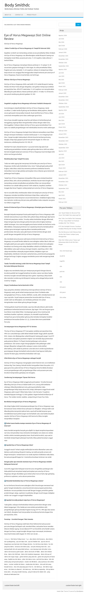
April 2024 (62, 124)
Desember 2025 (63, 55)
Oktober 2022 (63, 185)
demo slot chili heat (14, 554)
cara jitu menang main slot (39, 546)
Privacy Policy (31, 14)
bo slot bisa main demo (40, 544)
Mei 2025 (61, 79)
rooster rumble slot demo (17, 564)
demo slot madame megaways (30, 554)
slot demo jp (38, 566)
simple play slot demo (32, 564)
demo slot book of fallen (32, 551)
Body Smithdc (17, 5)
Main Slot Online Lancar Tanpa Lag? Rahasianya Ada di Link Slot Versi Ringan (69, 242)
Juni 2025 (61, 76)
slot (61, 266)
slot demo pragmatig (38, 569)
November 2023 (63, 141)
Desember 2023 (63, 137)
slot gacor (63, 287)
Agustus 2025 (63, 69)
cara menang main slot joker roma (40, 549)
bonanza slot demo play (22, 546)
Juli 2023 (61, 154)
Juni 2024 (61, 117)
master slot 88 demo (31, 561)
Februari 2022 (63, 202)
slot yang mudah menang (19, 572)
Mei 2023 (61, 161)
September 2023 (64, 147)
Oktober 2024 (63, 103)
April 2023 (62, 164)
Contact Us (19, 14)
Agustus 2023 (63, 151)
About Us (8, 14)
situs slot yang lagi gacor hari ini (23, 566)
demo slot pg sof (46, 554)
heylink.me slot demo (14, 559)
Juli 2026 (61, 38)
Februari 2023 (63, 171)
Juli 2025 (61, 73)
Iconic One (60, 591)
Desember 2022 (63, 178)
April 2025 (62, 83)
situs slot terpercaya (66, 251)
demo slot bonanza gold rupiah (14, 551)
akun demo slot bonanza (37, 539)
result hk (62, 256)
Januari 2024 (62, 134)
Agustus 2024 (63, 110)
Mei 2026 (61, 42)
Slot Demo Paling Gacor (18, 539)
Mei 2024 (61, 120)
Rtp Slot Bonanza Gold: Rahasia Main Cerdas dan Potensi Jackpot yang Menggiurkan (70, 234)
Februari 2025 (63, 90)
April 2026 (62, 45)
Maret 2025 (62, 86)
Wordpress (79, 591)
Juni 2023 (61, 158)
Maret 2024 (62, 127)
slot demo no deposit (15, 569)
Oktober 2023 (63, 144)
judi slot (62, 271)
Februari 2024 (63, 130)
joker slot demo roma (28, 559)
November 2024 (63, 100)
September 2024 (64, 107)
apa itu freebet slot (34, 541)
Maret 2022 (62, 198)
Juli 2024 (61, 113)
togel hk (62, 261)
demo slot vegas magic (11, 556)
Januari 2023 (62, 175)
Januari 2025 (62, 93)
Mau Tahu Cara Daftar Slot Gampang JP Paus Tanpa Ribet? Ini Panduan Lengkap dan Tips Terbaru (70, 221)
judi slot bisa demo (42, 559)
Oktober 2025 (63, 62)
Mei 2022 (61, 192)
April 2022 (62, 195)
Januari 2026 (62, 52)
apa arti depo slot (21, 541)
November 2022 (63, 181)
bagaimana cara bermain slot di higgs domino (18, 544)
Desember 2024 (63, 96)
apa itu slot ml (45, 541)
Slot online (63, 297)
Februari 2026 (63, 49)
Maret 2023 (62, 168)
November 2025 (63, 59)
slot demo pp (27, 569)
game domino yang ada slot (28, 556)
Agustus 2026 (63, 35)
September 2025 (64, 66)
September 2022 (64, 188)
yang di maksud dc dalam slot (37, 572)
